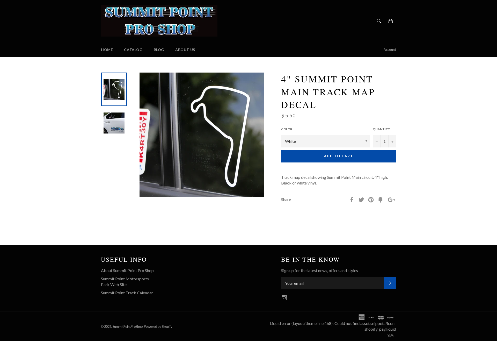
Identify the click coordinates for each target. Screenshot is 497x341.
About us (185, 49)
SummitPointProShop (128, 326)
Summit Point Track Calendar (127, 292)
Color (286, 129)
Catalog (133, 49)
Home (107, 49)
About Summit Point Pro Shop (127, 270)
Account (390, 49)
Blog (159, 49)
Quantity (381, 129)
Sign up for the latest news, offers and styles (319, 270)
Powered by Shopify (158, 326)
